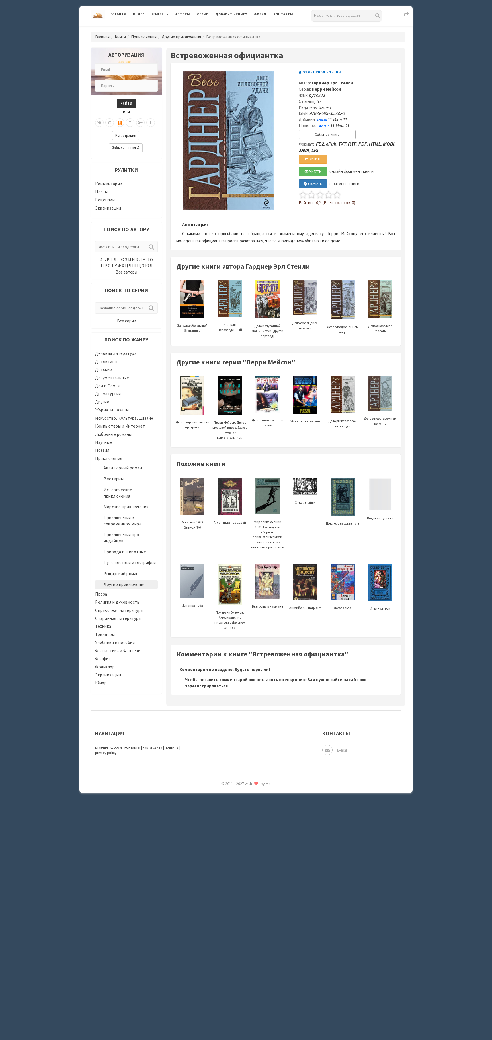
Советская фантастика (238, 843)
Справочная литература (119, 610)
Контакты (283, 14)
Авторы (182, 14)
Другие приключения (181, 37)
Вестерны (114, 479)
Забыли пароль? (126, 147)
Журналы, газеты (112, 410)
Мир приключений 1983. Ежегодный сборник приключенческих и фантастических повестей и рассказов (267, 534)
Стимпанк (226, 881)
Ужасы (222, 919)
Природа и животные (125, 551)
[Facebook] (150, 122)
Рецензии (105, 199)
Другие (102, 402)
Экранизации (108, 208)
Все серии (126, 321)
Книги (139, 14)
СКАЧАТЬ (314, 183)
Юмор (101, 682)
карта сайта (152, 747)
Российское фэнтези (236, 805)
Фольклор (105, 667)
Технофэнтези (230, 906)
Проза (101, 594)
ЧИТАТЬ (314, 171)
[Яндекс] (130, 122)
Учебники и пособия (115, 642)
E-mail (342, 750)
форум (116, 747)
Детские (103, 369)
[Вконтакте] (99, 122)
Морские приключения (126, 506)
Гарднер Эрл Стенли (332, 83)
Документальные (112, 377)
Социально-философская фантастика (253, 868)
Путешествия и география (130, 562)
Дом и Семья (107, 385)
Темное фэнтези (232, 894)
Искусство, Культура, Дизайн (124, 418)
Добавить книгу (231, 14)
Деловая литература (236, 29)
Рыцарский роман (121, 573)
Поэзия (102, 450)
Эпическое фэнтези (235, 983)
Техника (103, 626)
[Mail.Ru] (109, 122)
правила (172, 747)
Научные (103, 442)
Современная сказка (236, 855)
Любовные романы (113, 434)
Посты (101, 191)
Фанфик (103, 658)
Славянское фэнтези (236, 830)
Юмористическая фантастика (245, 1021)
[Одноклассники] (120, 122)
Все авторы (126, 272)
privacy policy (105, 752)
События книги (327, 134)
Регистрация (125, 135)
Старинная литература (118, 618)
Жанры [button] (158, 14)
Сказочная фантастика (239, 817)
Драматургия (108, 393)
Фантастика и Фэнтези (117, 650)
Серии (203, 14)
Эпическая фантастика (239, 970)
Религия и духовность (117, 602)
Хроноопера (227, 957)
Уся (219, 932)
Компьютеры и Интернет (120, 426)
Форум (260, 14)
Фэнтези (224, 944)
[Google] (140, 122)
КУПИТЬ (315, 159)
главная (101, 747)
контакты (132, 747)
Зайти (126, 103)
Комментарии (108, 184)
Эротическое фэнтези (238, 1008)
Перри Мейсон (326, 89)
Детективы (106, 361)
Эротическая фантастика (241, 995)
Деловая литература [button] (172, 29)
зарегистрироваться (206, 686)
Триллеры (105, 634)
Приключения (144, 37)
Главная (118, 14)
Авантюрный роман (123, 468)
